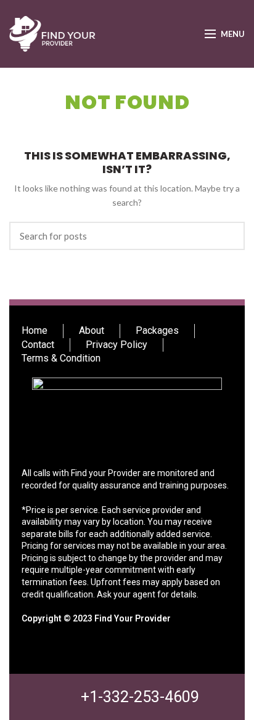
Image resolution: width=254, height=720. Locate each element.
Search (228, 236)
